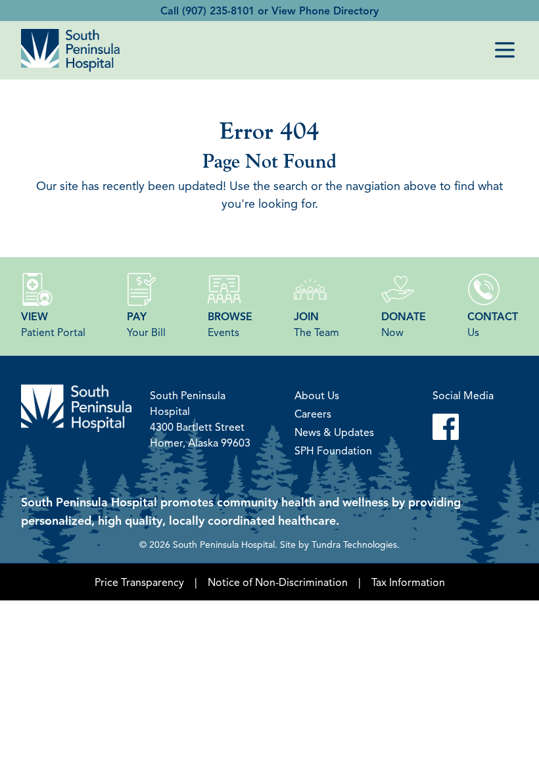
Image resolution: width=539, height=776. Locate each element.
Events (230, 324)
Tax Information (408, 582)
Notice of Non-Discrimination (278, 582)
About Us (316, 395)
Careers (312, 413)
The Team (316, 324)
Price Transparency (139, 582)
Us (492, 324)
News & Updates (334, 432)
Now (403, 324)
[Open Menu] (505, 50)
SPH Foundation (333, 450)
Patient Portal (53, 324)
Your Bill (146, 324)
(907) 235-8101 (218, 10)
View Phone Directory (325, 10)
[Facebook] (463, 427)
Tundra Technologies (354, 543)
